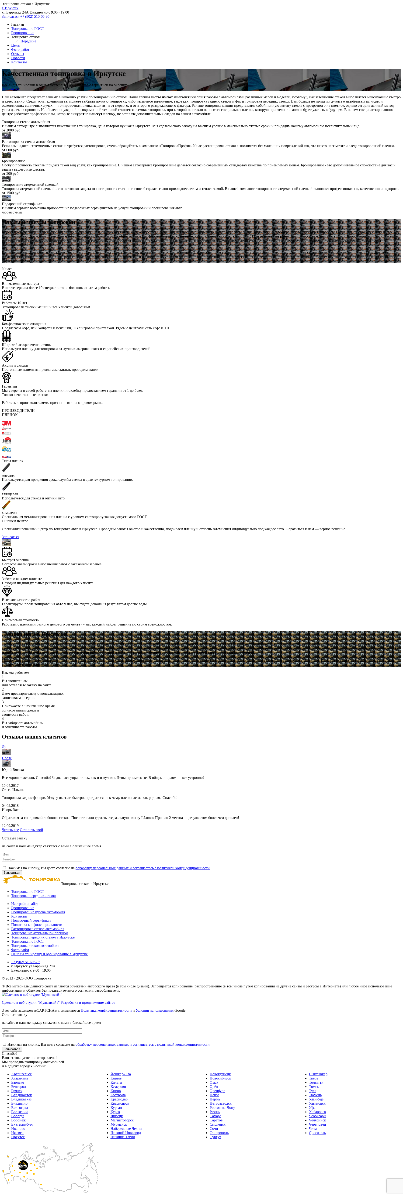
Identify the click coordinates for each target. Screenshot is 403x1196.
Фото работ (20, 50)
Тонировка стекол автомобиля (35, 946)
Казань (116, 1078)
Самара (215, 1116)
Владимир (19, 1103)
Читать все (10, 830)
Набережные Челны (126, 1129)
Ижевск (17, 1133)
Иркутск (18, 1137)
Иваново (18, 1129)
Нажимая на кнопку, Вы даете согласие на (108, 868)
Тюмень (315, 1095)
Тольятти (316, 1082)
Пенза (214, 1095)
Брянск (16, 1091)
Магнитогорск (122, 1120)
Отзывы (17, 54)
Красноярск (120, 1103)
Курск (115, 1112)
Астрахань (19, 1078)
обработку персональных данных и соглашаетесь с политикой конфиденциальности (143, 868)
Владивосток (21, 1095)
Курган (116, 1108)
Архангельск (21, 1074)
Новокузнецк (220, 1074)
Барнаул (17, 1082)
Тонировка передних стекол (33, 896)
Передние (28, 41)
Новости (18, 58)
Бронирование (22, 33)
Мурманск (119, 1124)
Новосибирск (220, 1078)
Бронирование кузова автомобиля (38, 912)
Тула (312, 1091)
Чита (313, 1129)
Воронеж (18, 1120)
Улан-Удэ (316, 1099)
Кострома (118, 1095)
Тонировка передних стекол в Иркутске (43, 937)
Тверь (313, 1078)
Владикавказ (21, 1099)
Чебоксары (317, 1116)
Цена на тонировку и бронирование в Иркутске (49, 954)
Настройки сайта (24, 904)
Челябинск (317, 1120)
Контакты (19, 62)
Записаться (10, 16)
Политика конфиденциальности (36, 925)
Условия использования (155, 1010)
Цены (15, 45)
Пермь (215, 1099)
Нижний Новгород (126, 1133)
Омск (214, 1082)
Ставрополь (219, 1133)
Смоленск (218, 1124)
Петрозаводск (221, 1103)
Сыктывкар (318, 1074)
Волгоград (19, 1108)
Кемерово (118, 1087)
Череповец (317, 1124)
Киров (116, 1091)
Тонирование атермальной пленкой (39, 933)
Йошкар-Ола (121, 1074)
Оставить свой (31, 830)
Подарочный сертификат (31, 920)
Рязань (215, 1112)
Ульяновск (317, 1103)
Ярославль (317, 1133)
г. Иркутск (10, 8)
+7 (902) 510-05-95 (34, 16)
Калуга (116, 1082)
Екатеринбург (22, 1124)
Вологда (17, 1116)
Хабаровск (317, 1112)
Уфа (312, 1108)
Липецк (117, 1116)
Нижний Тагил (123, 1137)
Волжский (19, 1112)
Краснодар (119, 1099)
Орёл (214, 1087)
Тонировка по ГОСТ (27, 29)
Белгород (18, 1087)
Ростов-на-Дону (222, 1108)
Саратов (216, 1120)
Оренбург (217, 1091)
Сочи (214, 1129)
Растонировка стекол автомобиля (37, 929)
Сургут (215, 1137)
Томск (314, 1087)
